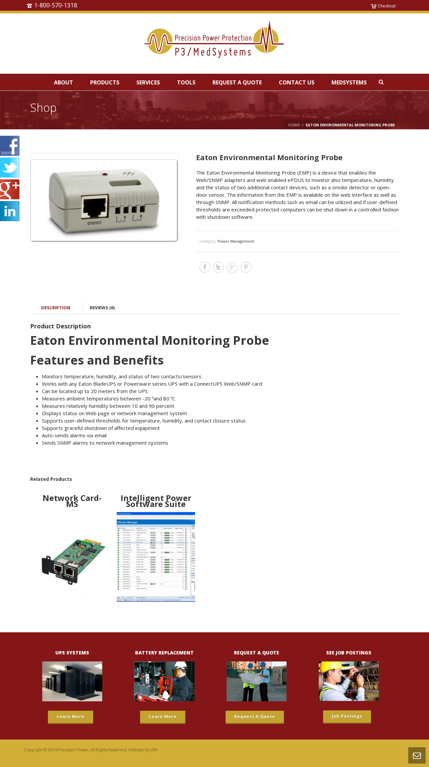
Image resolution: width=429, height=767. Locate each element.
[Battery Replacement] (164, 681)
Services (148, 82)
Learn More (70, 716)
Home (294, 124)
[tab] (56, 307)
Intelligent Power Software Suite (156, 500)
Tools (186, 82)
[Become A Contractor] (348, 681)
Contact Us (296, 82)
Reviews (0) (102, 308)
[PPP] (214, 43)
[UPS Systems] (72, 681)
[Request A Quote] (256, 681)
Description (55, 308)
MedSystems (349, 82)
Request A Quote (237, 82)
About (63, 82)
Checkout (386, 6)
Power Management (236, 241)
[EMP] (104, 197)
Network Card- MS (72, 500)
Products (104, 82)
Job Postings (347, 716)
